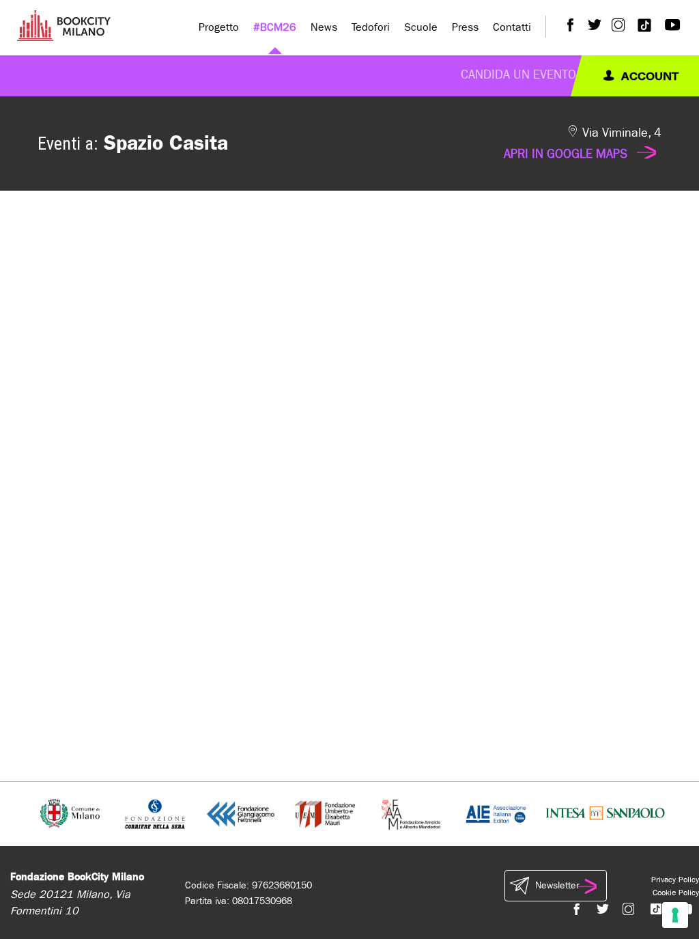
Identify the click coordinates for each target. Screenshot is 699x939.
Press (465, 27)
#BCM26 (274, 27)
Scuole (421, 27)
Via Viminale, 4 (582, 143)
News (324, 27)
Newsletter (557, 885)
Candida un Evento (518, 75)
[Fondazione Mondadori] (411, 813)
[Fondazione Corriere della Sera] (155, 813)
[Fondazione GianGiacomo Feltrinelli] (240, 813)
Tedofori (371, 27)
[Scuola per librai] (325, 813)
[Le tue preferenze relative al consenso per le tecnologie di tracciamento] (675, 915)
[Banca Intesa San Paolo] (605, 813)
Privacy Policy (675, 879)
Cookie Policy (676, 892)
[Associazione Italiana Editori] (496, 813)
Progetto (219, 27)
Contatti (512, 27)
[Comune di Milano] (70, 813)
